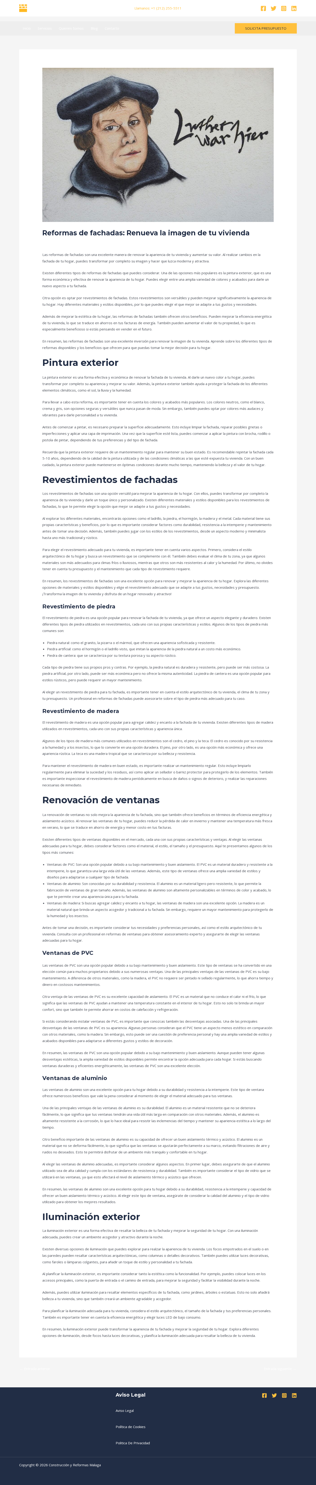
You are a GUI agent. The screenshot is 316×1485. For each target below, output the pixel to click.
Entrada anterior (35, 1368)
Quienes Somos (71, 28)
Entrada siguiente (280, 1368)
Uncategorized (56, 242)
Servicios (45, 28)
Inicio (27, 28)
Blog (94, 28)
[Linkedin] (294, 8)
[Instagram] (284, 8)
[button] (266, 28)
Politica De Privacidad (133, 1443)
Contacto (112, 28)
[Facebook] (263, 8)
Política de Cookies (131, 1426)
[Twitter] (273, 8)
